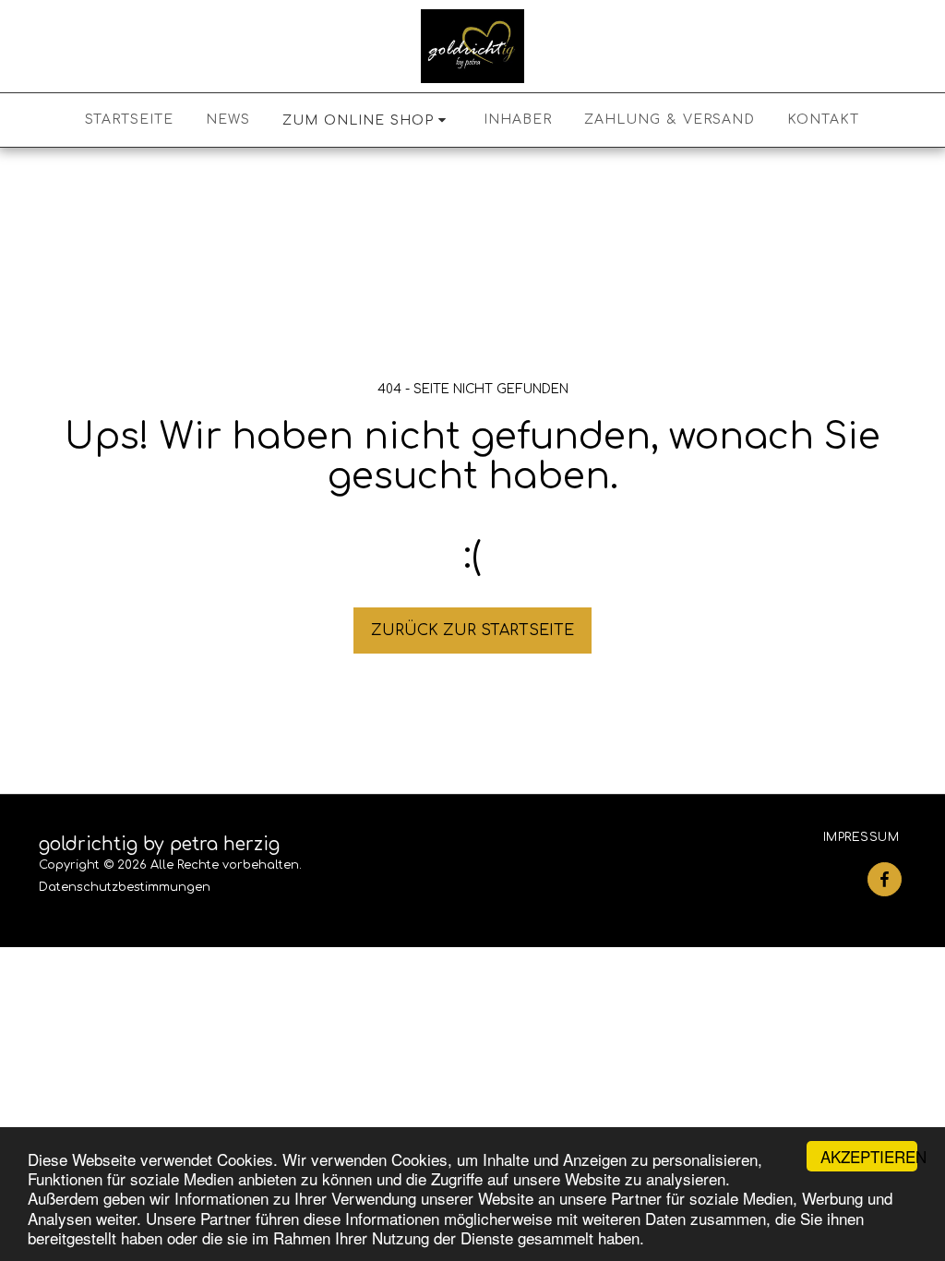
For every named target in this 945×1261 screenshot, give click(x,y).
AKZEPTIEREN (868, 1156)
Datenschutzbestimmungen (124, 887)
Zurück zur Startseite (472, 630)
